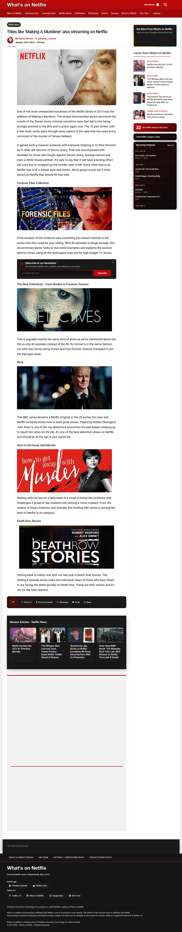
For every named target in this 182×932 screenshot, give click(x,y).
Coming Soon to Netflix (157, 111)
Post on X (28, 602)
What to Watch (128, 13)
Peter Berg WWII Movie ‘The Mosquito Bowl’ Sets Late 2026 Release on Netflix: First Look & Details (109, 652)
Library (156, 13)
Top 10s (144, 13)
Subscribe (102, 273)
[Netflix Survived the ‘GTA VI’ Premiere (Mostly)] (23, 635)
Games (114, 13)
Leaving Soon (49, 13)
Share (88, 602)
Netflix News (65, 13)
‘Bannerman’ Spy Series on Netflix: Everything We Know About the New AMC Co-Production (80, 652)
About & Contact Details (21, 857)
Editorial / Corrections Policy (69, 857)
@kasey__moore (46, 38)
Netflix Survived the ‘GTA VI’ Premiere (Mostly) (22, 649)
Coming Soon (32, 13)
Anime (104, 13)
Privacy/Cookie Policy (101, 857)
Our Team (43, 857)
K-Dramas (93, 13)
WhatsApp (63, 602)
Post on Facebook (45, 602)
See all (170, 145)
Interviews (80, 13)
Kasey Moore (26, 38)
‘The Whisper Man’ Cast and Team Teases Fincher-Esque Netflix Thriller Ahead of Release (51, 652)
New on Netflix (14, 13)
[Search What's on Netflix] (165, 4)
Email (77, 602)
